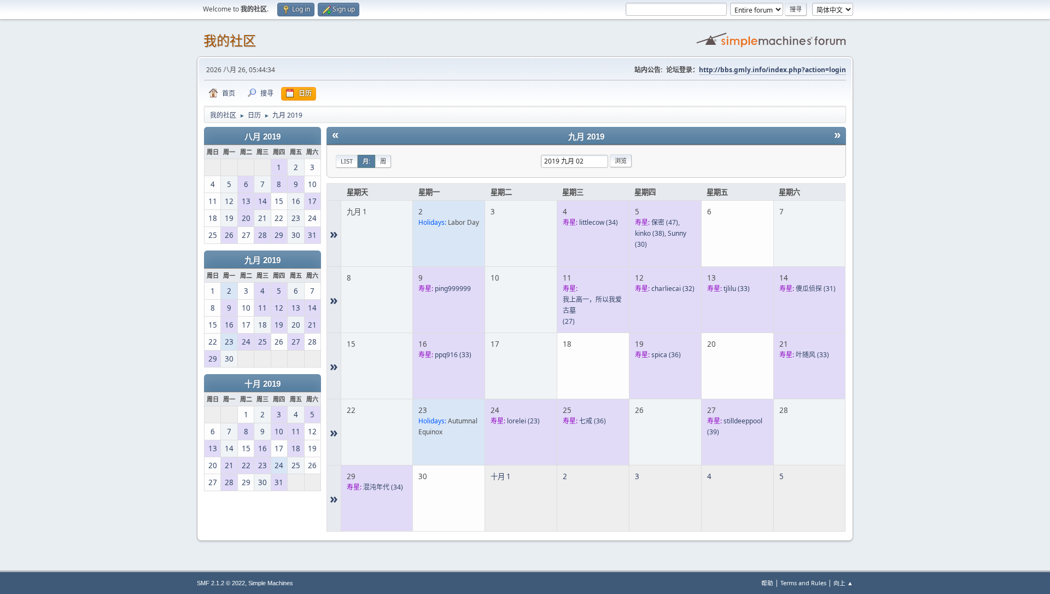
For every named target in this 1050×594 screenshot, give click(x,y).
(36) (666, 354)
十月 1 (501, 476)
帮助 (767, 583)
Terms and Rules (803, 583)
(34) (598, 222)
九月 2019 (262, 260)
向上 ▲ (843, 583)
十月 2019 (262, 384)
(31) (816, 288)
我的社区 (229, 40)
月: (366, 161)
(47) (664, 222)
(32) (673, 288)
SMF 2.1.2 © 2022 (221, 583)
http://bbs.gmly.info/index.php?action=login (772, 69)
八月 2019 (262, 136)
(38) (649, 233)
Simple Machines (270, 583)
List (347, 161)
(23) (523, 421)
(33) (737, 288)
